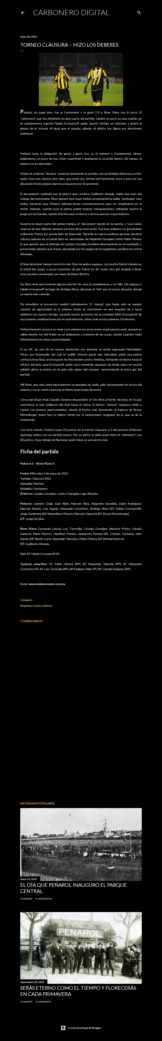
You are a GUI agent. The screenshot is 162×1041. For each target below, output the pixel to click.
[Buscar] (139, 12)
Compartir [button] (26, 600)
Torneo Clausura (42, 605)
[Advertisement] (81, 761)
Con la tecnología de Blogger (84, 1027)
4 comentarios (43, 898)
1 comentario (43, 1001)
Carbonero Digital (71, 12)
